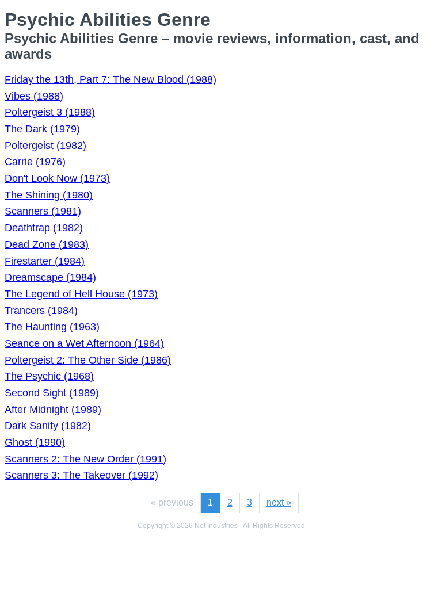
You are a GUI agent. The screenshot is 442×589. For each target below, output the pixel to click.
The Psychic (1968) (49, 376)
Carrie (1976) (35, 161)
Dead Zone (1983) (47, 244)
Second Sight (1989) (52, 393)
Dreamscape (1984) (50, 277)
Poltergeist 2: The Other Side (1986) (88, 360)
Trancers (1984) (41, 310)
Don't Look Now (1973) (57, 178)
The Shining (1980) (49, 195)
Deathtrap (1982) (44, 228)
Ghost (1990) (35, 442)
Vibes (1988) (34, 96)
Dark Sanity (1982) (48, 425)
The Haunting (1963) (52, 326)
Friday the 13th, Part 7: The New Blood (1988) (110, 79)
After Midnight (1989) (53, 409)
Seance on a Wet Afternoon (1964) (84, 343)
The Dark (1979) (42, 129)
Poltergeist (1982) (45, 145)
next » (278, 502)
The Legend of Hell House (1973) (81, 294)
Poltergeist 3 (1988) (50, 112)
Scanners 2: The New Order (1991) (85, 459)
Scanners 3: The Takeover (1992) (81, 475)
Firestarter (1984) (45, 261)
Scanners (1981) (43, 211)
